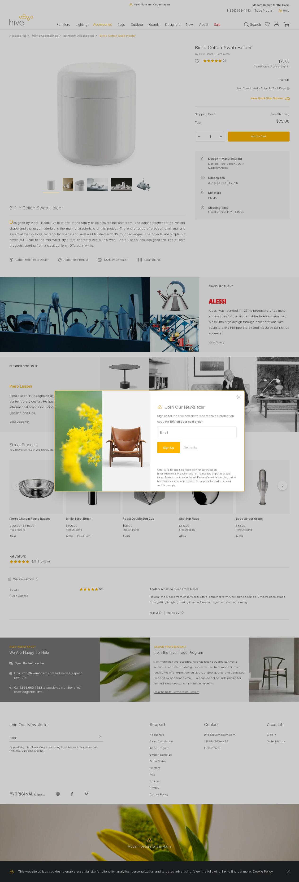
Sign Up (168, 447)
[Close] (238, 397)
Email (164, 432)
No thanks (190, 447)
